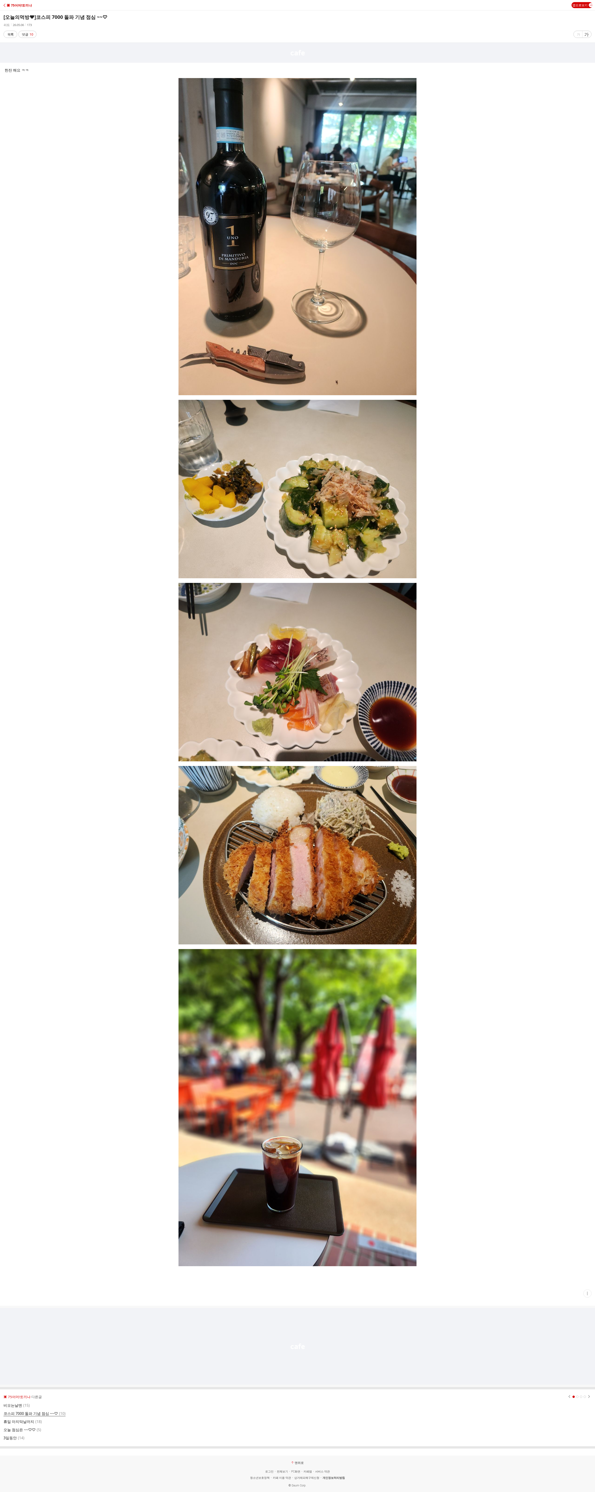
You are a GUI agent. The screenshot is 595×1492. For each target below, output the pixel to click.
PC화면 (295, 1471)
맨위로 (299, 1463)
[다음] (589, 1397)
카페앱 (308, 1471)
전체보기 (282, 1471)
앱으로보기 (580, 5)
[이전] (569, 1397)
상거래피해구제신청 (306, 1477)
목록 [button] (10, 34)
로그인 (269, 1471)
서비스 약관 (322, 1471)
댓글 (27, 34)
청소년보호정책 (260, 1477)
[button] (24, 5)
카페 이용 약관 (282, 1477)
